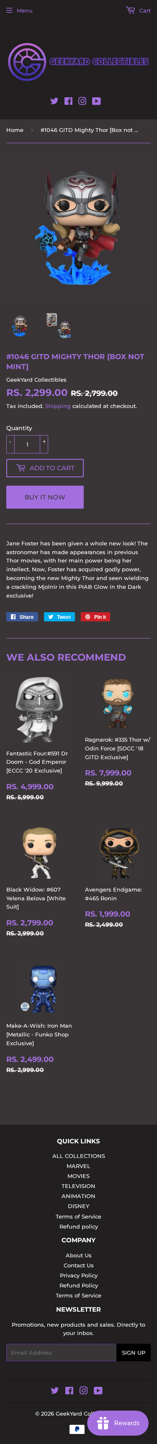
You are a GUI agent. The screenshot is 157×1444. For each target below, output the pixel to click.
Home (14, 130)
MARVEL (78, 1166)
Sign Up (133, 1352)
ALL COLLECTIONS (78, 1156)
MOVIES (78, 1176)
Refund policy (78, 1226)
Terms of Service (78, 1216)
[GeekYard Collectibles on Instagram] (82, 103)
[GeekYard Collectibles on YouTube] (96, 103)
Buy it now (45, 497)
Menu (25, 10)
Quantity (19, 428)
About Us (79, 1255)
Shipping (58, 406)
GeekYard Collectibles (86, 1413)
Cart (144, 10)
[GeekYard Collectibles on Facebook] (68, 103)
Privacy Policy (79, 1275)
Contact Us (79, 1265)
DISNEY (78, 1206)
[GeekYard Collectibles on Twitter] (54, 103)
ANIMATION (78, 1196)
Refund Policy (78, 1285)
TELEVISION (78, 1186)
